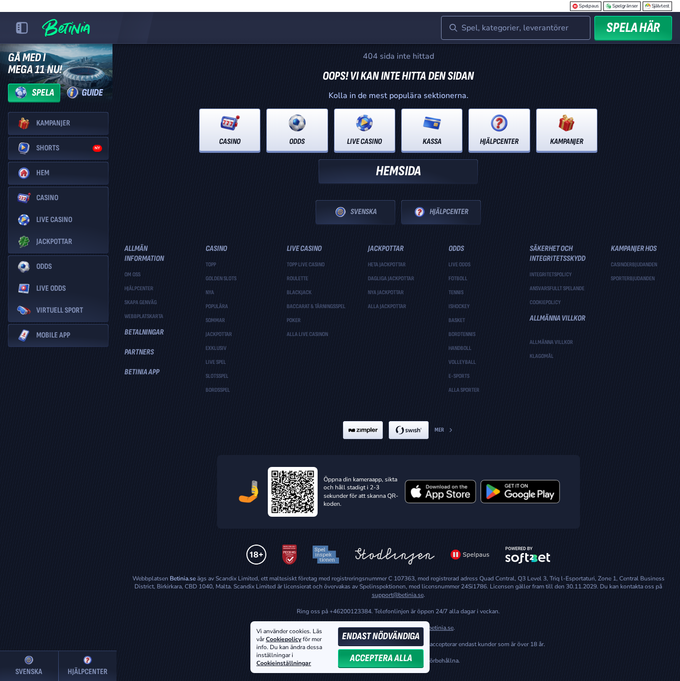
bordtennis (462, 335)
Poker (294, 321)
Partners (139, 352)
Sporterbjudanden (633, 279)
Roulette (297, 279)
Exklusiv (216, 348)
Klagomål (542, 356)
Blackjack (299, 293)
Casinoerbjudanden (634, 265)
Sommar (215, 321)
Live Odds (459, 265)
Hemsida (398, 171)
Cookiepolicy (545, 303)
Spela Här (633, 27)
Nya (210, 293)
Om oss (132, 275)
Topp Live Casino (306, 265)
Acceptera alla (381, 658)
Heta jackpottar (387, 265)
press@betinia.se (430, 628)
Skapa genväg (140, 303)
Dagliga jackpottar (391, 279)
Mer (439, 430)
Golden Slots (221, 279)
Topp (211, 265)
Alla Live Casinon (307, 335)
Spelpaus (589, 5)
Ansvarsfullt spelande (557, 289)
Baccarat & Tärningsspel (316, 307)
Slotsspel (217, 376)
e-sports (459, 376)
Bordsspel (218, 390)
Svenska (363, 212)
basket (457, 321)
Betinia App (141, 372)
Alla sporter (464, 390)
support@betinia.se (398, 595)
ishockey (459, 307)
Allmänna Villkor (551, 342)
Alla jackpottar (387, 307)
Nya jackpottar (386, 293)
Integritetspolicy (551, 275)
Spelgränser (625, 5)
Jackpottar (219, 335)
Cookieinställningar (283, 663)
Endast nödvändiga (381, 636)
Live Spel (216, 362)
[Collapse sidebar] (22, 28)
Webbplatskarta (143, 317)
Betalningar (144, 332)
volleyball (462, 362)
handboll (460, 348)
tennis (456, 293)
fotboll (458, 279)
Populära (217, 307)
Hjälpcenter (449, 212)
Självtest (661, 5)
